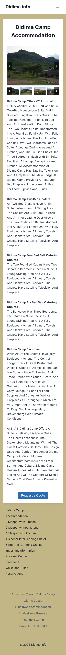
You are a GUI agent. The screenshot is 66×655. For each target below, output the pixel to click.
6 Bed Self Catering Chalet (24, 544)
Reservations (14, 573)
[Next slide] (56, 66)
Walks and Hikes (17, 568)
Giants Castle (33, 600)
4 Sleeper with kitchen (21, 533)
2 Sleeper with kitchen (21, 522)
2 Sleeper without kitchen (23, 527)
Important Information (20, 550)
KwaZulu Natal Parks (33, 626)
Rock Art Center (16, 556)
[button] (13, 91)
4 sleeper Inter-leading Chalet (26, 539)
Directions (12, 562)
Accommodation (17, 516)
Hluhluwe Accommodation (33, 607)
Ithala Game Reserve (33, 613)
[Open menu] (57, 6)
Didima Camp (15, 510)
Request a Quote (33, 495)
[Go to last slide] (9, 66)
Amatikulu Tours (23, 594)
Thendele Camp (33, 619)
